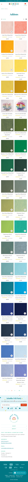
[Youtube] (20, 408)
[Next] (22, 390)
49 (19, 390)
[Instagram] (12, 408)
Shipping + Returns (10, 476)
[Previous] (5, 390)
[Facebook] (8, 408)
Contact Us (19, 476)
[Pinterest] (16, 408)
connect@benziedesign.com (7, 448)
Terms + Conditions (10, 475)
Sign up (24, 404)
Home (2, 8)
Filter (4, 19)
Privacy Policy (19, 475)
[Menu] (1, 4)
